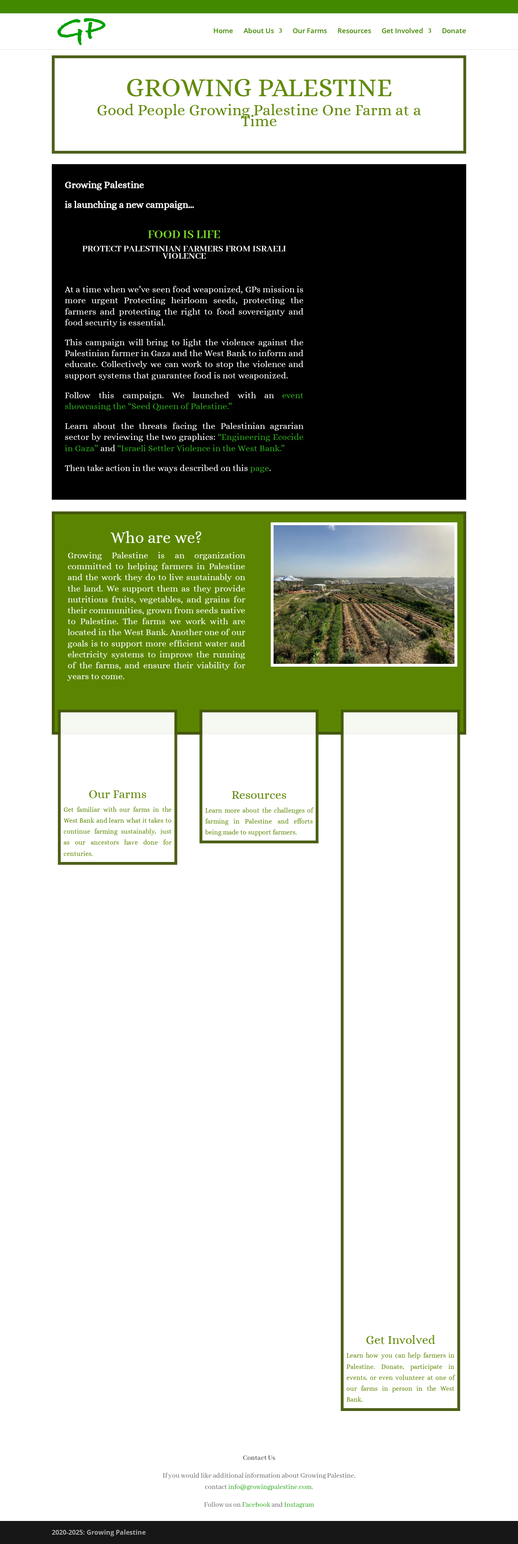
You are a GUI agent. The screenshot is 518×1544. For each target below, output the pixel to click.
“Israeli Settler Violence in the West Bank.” (201, 448)
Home (223, 31)
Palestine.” (211, 406)
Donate (454, 31)
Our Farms (310, 31)
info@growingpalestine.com (270, 1487)
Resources (354, 31)
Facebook (256, 1505)
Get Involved (402, 31)
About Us (259, 31)
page (259, 468)
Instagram (299, 1505)
